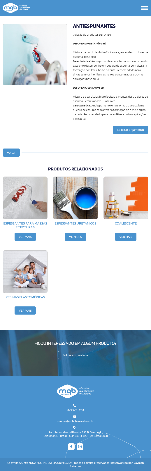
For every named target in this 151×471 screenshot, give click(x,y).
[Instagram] (80, 446)
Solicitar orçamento (130, 130)
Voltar (11, 152)
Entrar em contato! (76, 355)
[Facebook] (71, 446)
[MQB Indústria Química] (75, 391)
